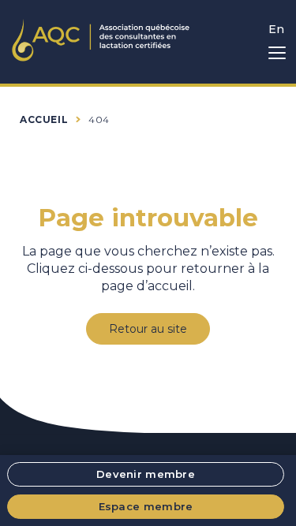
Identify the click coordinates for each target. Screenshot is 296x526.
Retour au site (148, 329)
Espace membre (146, 506)
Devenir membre (145, 474)
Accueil (44, 119)
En (276, 29)
